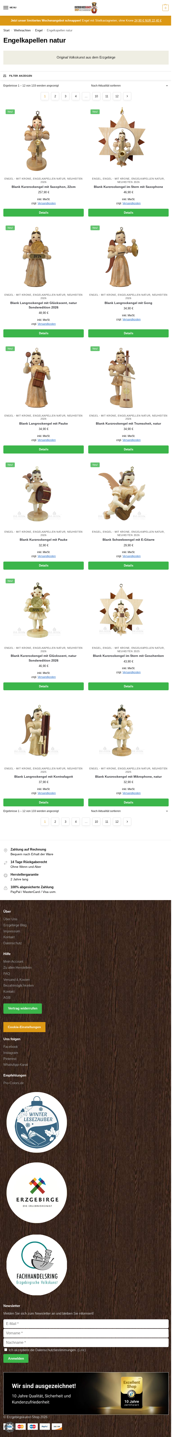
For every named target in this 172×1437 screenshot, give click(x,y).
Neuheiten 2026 (128, 182)
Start (6, 30)
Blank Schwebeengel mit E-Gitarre (129, 539)
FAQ (6, 973)
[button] (165, 8)
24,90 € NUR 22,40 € (147, 20)
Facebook (10, 1046)
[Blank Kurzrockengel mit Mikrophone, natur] (128, 730)
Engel (39, 30)
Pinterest (9, 1058)
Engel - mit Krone (17, 178)
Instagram (10, 1053)
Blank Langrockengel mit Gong (128, 303)
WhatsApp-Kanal (15, 1064)
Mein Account (13, 961)
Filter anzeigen (20, 75)
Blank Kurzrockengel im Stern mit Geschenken (128, 656)
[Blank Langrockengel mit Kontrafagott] (43, 730)
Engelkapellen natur (49, 178)
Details (43, 212)
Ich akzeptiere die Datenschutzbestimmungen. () (47, 1350)
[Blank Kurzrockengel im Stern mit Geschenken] (128, 610)
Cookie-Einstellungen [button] (24, 1027)
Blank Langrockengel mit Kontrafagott (43, 776)
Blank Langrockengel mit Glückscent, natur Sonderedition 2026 (43, 305)
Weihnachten (22, 30)
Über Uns (10, 919)
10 (96, 96)
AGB (7, 997)
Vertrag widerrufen (22, 1008)
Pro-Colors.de (13, 1083)
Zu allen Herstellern (17, 967)
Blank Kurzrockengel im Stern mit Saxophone (128, 187)
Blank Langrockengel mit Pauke (43, 423)
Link (82, 1350)
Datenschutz (12, 943)
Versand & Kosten (16, 979)
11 (106, 96)
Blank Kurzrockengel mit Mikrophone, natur (128, 776)
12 (116, 96)
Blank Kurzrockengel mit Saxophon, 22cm (43, 187)
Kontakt (9, 937)
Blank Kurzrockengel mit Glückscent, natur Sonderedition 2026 (43, 658)
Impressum (11, 931)
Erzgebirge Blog (15, 925)
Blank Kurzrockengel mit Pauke (43, 539)
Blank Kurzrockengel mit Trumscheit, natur (128, 423)
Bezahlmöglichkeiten (18, 985)
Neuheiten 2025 (128, 651)
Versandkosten (47, 203)
